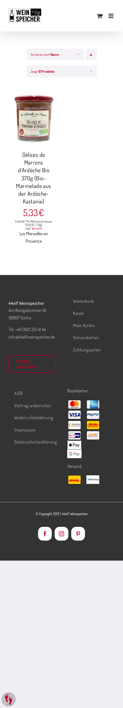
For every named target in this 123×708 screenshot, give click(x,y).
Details (38, 122)
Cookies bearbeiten (8, 699)
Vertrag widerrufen (26, 363)
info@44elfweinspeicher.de (32, 337)
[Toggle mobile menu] (111, 16)
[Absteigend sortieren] (91, 54)
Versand (36, 228)
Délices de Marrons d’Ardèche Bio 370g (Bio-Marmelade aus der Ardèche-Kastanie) (33, 178)
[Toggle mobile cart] (100, 16)
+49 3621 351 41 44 (30, 329)
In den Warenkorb (34, 116)
